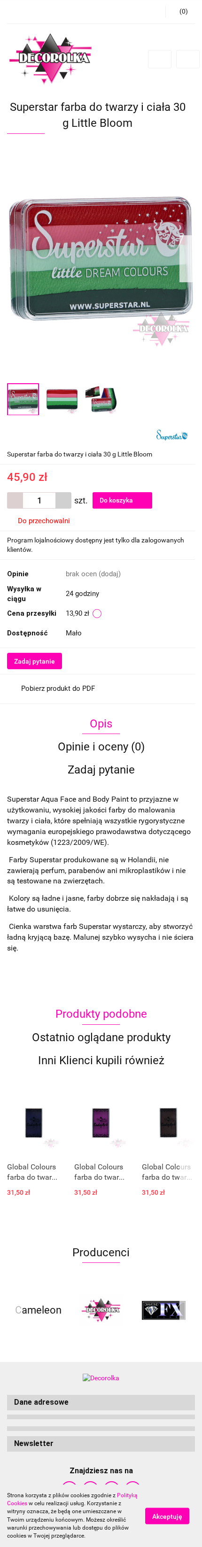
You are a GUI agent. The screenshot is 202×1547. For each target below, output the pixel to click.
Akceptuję (167, 1516)
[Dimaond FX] (163, 1310)
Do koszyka (117, 500)
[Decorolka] (101, 1310)
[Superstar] (172, 434)
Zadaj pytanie (34, 661)
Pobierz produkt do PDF (58, 688)
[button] (101, 1402)
